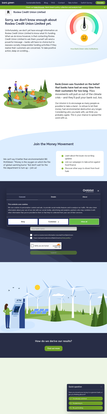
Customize (52, 222)
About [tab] (85, 197)
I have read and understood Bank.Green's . (52, 238)
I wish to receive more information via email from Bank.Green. (53, 235)
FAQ (53, 2)
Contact (61, 2)
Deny (23, 222)
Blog (46, 2)
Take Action (73, 2)
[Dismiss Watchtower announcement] (104, 7)
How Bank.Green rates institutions (84, 49)
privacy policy (65, 238)
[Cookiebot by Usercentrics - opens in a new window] (84, 190)
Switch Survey (86, 2)
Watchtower (39, 7)
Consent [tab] (22, 197)
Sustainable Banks (33, 2)
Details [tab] (53, 197)
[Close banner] (98, 190)
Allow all (84, 222)
